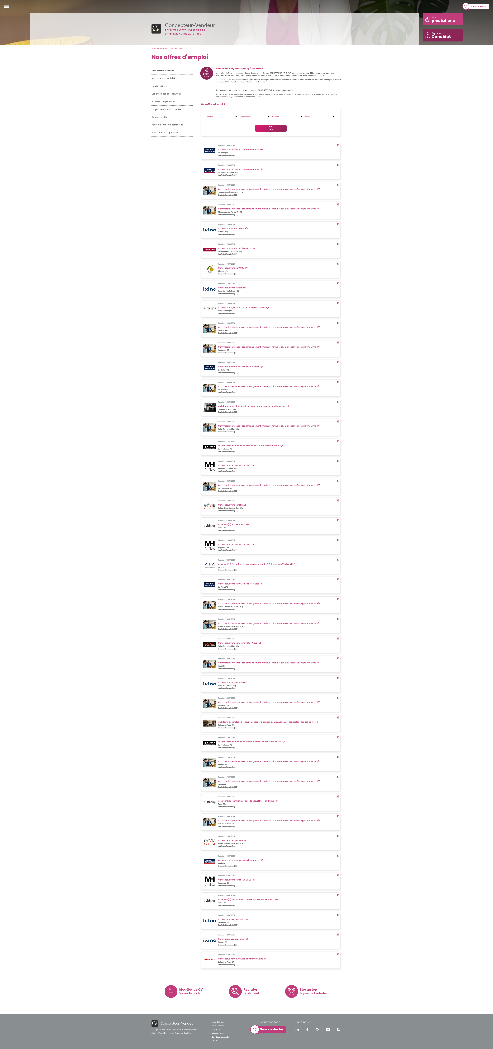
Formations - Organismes (164, 132)
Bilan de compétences (163, 101)
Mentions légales (218, 1033)
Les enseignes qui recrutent (166, 93)
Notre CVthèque (218, 1022)
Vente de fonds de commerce (167, 124)
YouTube (328, 1029)
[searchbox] (222, 117)
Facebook (307, 1029)
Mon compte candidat (163, 78)
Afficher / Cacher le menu (6, 6)
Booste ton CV (159, 117)
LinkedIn (297, 1029)
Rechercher (271, 128)
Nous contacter (479, 6)
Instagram (318, 1029)
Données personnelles (221, 1037)
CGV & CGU (216, 1030)
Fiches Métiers (159, 86)
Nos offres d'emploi (163, 70)
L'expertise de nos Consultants (167, 109)
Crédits (214, 1041)
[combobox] (222, 117)
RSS (338, 1029)
